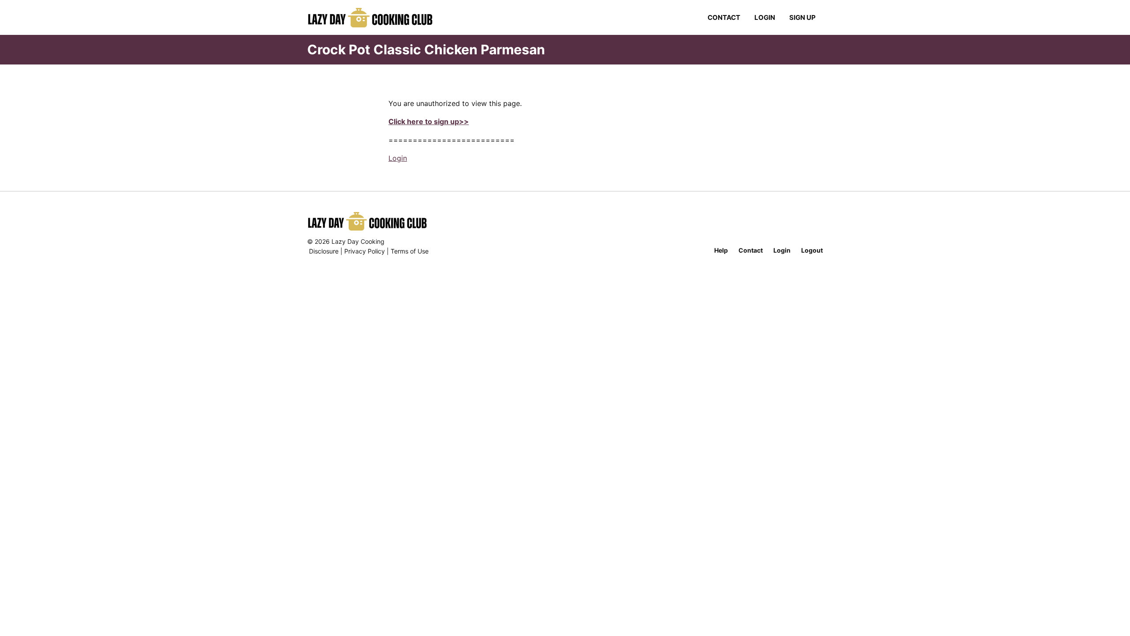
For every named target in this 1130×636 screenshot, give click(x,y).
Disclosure (324, 251)
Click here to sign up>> (428, 121)
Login (764, 17)
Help (721, 250)
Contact (724, 17)
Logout (812, 250)
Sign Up (802, 17)
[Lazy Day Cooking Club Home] (379, 17)
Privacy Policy (364, 251)
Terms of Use (410, 251)
